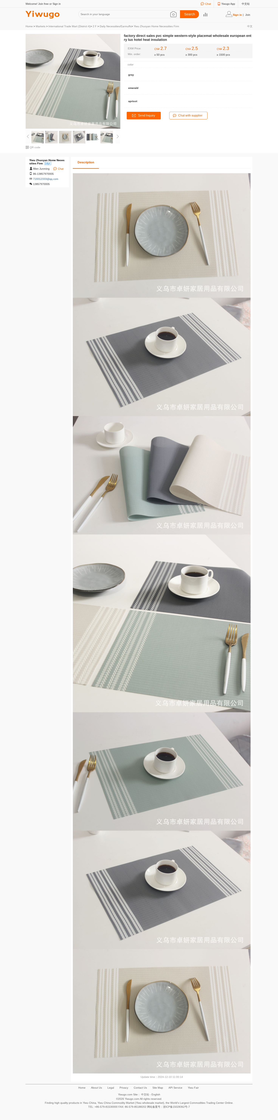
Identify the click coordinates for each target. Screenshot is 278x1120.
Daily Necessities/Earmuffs (115, 26)
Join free (43, 3)
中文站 (246, 3)
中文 (249, 26)
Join (247, 14)
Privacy (124, 1087)
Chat (208, 3)
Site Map (157, 1087)
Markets (40, 26)
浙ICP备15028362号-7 (176, 1106)
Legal (110, 1087)
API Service (175, 1087)
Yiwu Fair (193, 1087)
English (155, 1094)
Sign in (57, 3)
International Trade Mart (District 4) (69, 26)
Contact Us (140, 1087)
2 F (95, 26)
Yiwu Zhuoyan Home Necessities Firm (156, 26)
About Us (96, 1087)
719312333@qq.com (45, 178)
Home (29, 26)
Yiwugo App (228, 3)
